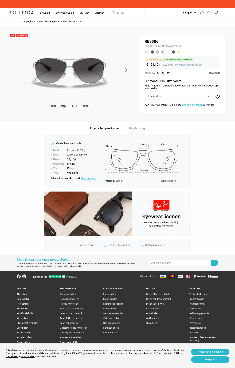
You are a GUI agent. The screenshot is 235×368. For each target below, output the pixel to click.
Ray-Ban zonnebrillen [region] (70, 337)
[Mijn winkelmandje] (216, 13)
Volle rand (72, 172)
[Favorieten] (209, 13)
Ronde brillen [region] (109, 294)
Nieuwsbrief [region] (195, 308)
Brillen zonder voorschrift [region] (158, 299)
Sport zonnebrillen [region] (69, 323)
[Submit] (208, 96)
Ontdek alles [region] (152, 313)
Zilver (165, 45)
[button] (126, 70)
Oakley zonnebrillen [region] (69, 342)
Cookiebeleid (12, 356)
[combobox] (128, 12)
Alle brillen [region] (22, 294)
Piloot (158, 45)
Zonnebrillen (175, 45)
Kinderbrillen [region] (23, 308)
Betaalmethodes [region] (197, 328)
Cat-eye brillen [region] (110, 299)
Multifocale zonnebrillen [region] (71, 308)
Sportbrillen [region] (22, 328)
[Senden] (113, 13)
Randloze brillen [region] (111, 328)
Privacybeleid (28, 356)
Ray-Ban (149, 45)
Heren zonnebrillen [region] (69, 304)
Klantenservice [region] (196, 299)
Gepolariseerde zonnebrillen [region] (73, 328)
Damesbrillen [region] (23, 299)
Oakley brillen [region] (23, 342)
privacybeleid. (75, 266)
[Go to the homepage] (21, 12)
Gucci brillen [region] (152, 323)
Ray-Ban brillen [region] (24, 337)
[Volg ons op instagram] (24, 276)
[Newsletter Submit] (214, 263)
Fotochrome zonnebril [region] (71, 313)
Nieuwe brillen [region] (24, 332)
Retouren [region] (194, 332)
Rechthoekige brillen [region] (113, 304)
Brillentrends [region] (152, 308)
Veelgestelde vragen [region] (199, 294)
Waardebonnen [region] (197, 304)
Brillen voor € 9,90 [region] (155, 304)
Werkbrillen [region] (22, 318)
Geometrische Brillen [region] (113, 313)
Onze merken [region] (195, 318)
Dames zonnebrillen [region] (69, 299)
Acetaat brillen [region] (110, 332)
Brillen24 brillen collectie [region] (158, 294)
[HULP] (201, 13)
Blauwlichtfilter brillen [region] (27, 323)
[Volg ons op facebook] (19, 276)
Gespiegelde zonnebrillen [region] (72, 332)
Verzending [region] (195, 323)
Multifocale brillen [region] (25, 313)
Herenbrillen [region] (23, 304)
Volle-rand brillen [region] (111, 318)
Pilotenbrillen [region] (109, 308)
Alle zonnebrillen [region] (68, 294)
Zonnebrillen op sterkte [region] (71, 318)
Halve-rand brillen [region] (111, 323)
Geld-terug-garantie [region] (199, 313)
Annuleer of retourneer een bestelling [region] (202, 339)
